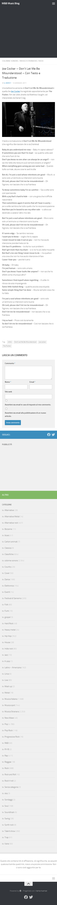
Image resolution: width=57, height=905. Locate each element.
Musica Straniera (28, 61)
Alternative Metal (12, 516)
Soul (6, 806)
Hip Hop (8, 636)
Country (8, 567)
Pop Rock (9, 730)
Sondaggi (9, 799)
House (7, 642)
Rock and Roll (10, 774)
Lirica (7, 674)
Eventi (7, 592)
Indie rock (9, 648)
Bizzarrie (8, 529)
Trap (6, 837)
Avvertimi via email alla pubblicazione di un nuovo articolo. (25, 414)
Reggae (8, 762)
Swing (7, 818)
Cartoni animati (11, 541)
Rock (41, 61)
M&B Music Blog (10, 3)
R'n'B (7, 749)
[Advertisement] (28, 29)
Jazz (6, 655)
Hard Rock (9, 623)
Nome (8, 382)
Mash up (8, 686)
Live (6, 680)
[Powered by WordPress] (20, 891)
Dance (7, 579)
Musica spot (10, 705)
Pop (6, 724)
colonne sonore (10, 61)
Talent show (10, 831)
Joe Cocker (15, 91)
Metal (7, 692)
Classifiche (9, 554)
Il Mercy (7, 83)
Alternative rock (11, 523)
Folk (6, 604)
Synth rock (9, 825)
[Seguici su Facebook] (48, 434)
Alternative (9, 510)
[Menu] (53, 3)
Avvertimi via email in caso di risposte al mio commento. (28, 405)
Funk (7, 611)
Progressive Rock (12, 737)
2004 (10, 342)
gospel (7, 617)
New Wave (9, 718)
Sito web (8, 392)
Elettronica (9, 586)
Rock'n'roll (9, 781)
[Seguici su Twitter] (53, 434)
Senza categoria (11, 787)
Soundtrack (9, 812)
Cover (7, 573)
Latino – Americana (13, 667)
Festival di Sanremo (13, 598)
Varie (7, 843)
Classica (8, 548)
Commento (10, 363)
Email (32, 382)
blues (7, 535)
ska (6, 793)
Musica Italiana (11, 699)
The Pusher (7, 346)
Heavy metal (10, 630)
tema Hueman (41, 891)
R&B (6, 743)
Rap (6, 755)
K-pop (7, 661)
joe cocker (42, 342)
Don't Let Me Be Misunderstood (25, 342)
